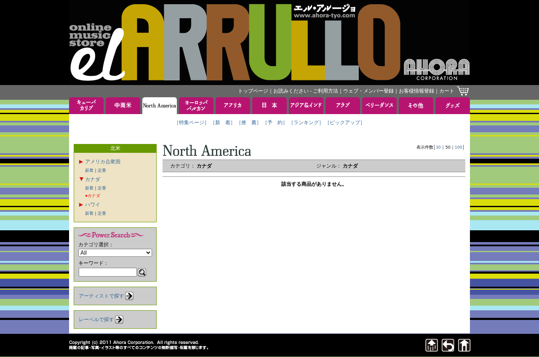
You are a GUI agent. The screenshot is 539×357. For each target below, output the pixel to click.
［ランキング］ (306, 122)
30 (438, 147)
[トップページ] (464, 349)
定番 (102, 170)
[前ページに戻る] (448, 349)
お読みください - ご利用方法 (305, 91)
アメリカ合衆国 (102, 162)
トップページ (253, 91)
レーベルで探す (96, 319)
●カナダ (92, 195)
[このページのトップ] (431, 349)
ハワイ (92, 205)
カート (446, 91)
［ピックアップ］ (345, 122)
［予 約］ (275, 122)
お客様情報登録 (416, 91)
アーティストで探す (101, 296)
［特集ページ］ (191, 122)
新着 (89, 170)
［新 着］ (222, 122)
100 (458, 147)
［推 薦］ (248, 122)
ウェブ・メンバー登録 (368, 91)
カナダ (92, 179)
